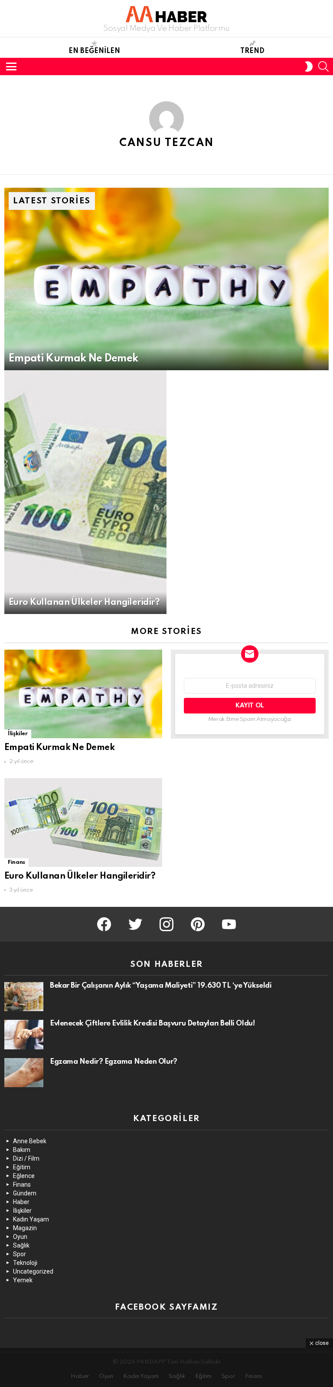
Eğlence (24, 1175)
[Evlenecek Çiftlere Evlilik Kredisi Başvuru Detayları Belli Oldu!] (23, 1034)
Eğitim (21, 1167)
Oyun (20, 1236)
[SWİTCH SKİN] (309, 66)
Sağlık (21, 1245)
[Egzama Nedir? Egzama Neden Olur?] (23, 1073)
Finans (16, 862)
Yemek (23, 1280)
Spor (19, 1254)
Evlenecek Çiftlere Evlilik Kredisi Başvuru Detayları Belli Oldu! (152, 1023)
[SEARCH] (323, 66)
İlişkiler (18, 734)
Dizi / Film (26, 1158)
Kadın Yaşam (31, 1219)
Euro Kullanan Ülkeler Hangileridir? (79, 876)
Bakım (21, 1149)
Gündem (24, 1193)
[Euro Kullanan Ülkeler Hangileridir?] (85, 492)
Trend (252, 51)
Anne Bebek (29, 1141)
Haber (21, 1201)
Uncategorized (33, 1271)
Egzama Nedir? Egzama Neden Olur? (113, 1061)
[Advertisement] (166, 1367)
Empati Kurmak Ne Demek (59, 747)
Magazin (25, 1227)
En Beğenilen (94, 51)
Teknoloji (25, 1262)
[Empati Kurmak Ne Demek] (166, 279)
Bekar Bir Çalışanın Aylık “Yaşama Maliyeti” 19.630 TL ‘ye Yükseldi (160, 985)
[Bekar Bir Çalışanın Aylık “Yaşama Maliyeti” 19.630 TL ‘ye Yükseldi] (23, 997)
